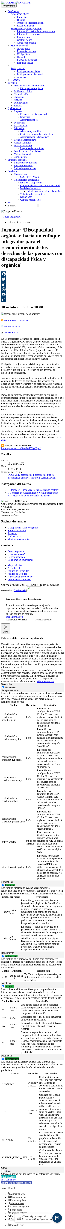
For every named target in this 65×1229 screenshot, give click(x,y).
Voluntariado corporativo (32, 194)
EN (9, 202)
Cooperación (20, 157)
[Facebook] (32, 274)
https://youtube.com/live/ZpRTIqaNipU (21, 448)
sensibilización (48, 477)
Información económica (29, 34)
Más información (14, 616)
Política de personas (27, 60)
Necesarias (10, 687)
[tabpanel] (32, 786)
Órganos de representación (30, 22)
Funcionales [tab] (7, 881)
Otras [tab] (4, 1168)
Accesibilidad (20, 125)
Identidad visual (25, 62)
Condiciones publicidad (19, 579)
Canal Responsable (26, 42)
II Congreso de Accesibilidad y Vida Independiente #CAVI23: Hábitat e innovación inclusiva (33, 494)
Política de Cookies (17, 573)
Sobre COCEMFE (20, 14)
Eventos (18, 105)
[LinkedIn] (32, 284)
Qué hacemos (14, 108)
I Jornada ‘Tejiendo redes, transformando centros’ (33, 490)
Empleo (18, 111)
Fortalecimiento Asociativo (27, 151)
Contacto (15, 79)
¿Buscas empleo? (16, 554)
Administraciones (29, 119)
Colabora (12, 171)
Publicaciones (21, 102)
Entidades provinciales (25, 168)
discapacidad (27, 474)
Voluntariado (20, 174)
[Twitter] (32, 279)
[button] (16, 1182)
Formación (19, 122)
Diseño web (20, 590)
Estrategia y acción (26, 51)
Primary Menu (9, 6)
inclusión (35, 477)
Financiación (23, 37)
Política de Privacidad (18, 571)
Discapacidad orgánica (31, 88)
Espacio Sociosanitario (25, 139)
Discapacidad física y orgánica (23, 527)
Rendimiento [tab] (7, 953)
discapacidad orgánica (19, 477)
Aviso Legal (14, 568)
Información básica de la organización (36, 31)
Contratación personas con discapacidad (40, 185)
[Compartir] (32, 299)
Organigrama (23, 48)
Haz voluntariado (16, 557)
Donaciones (26, 197)
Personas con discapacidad (33, 114)
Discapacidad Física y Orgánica (29, 85)
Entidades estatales (23, 165)
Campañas (19, 97)
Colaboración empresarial (26, 179)
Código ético (23, 54)
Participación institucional (30, 74)
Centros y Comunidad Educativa (36, 134)
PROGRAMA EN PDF (12, 326)
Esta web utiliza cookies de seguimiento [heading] (23, 599)
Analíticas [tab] (6, 983)
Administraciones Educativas (34, 137)
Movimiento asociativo (19, 539)
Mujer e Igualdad (22, 154)
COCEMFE (14, 474)
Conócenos (13, 11)
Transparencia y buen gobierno (26, 28)
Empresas (25, 117)
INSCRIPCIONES (11, 332)
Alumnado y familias (30, 131)
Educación (19, 128)
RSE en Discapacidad (31, 182)
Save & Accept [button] (8, 1176)
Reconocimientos (25, 25)
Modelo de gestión (20, 45)
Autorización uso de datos (20, 576)
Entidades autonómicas (25, 162)
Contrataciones (24, 40)
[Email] (32, 294)
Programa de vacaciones (32, 148)
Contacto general (16, 551)
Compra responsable (30, 199)
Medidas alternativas (30, 188)
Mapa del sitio (15, 565)
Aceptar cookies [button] (43, 619)
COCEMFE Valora (29, 177)
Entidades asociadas (17, 159)
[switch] (3, 885)
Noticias (18, 99)
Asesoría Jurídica (22, 142)
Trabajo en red (18, 68)
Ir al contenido (8, 1179)
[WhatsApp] (32, 289)
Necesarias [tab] (6, 684)
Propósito (22, 17)
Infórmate (12, 82)
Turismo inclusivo (23, 145)
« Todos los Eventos (11, 216)
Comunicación (21, 94)
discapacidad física (44, 474)
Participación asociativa (28, 71)
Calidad (21, 57)
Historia (21, 20)
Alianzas (21, 77)
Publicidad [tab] (6, 1055)
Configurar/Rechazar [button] (16, 619)
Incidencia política (23, 91)
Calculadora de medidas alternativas (44, 191)
